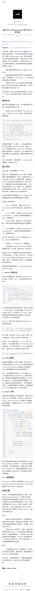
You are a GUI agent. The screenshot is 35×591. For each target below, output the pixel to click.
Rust (25, 34)
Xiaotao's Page (11, 586)
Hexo (21, 589)
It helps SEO (18, 586)
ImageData (22, 341)
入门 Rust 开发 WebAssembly (20, 47)
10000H (6, 586)
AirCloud (28, 589)
